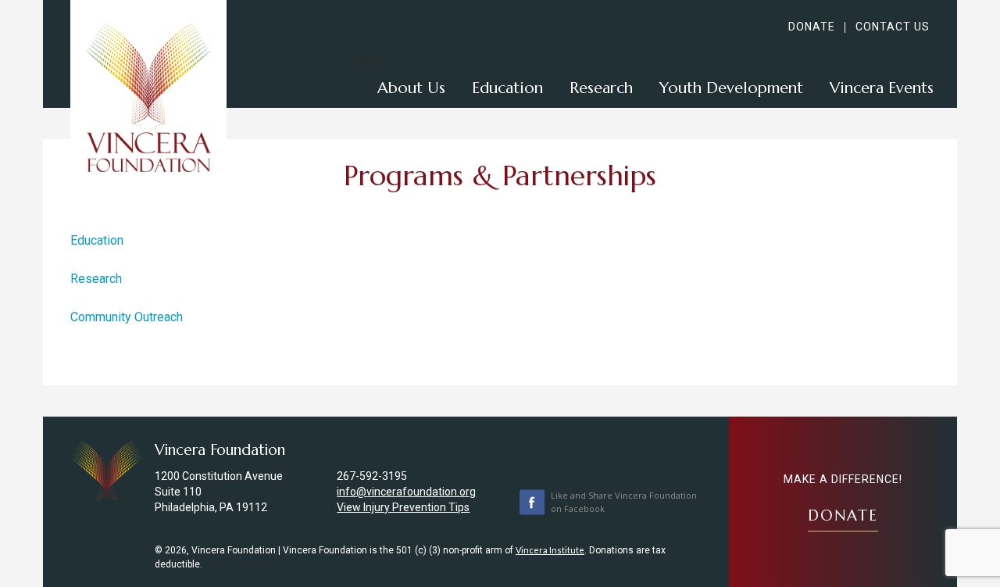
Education (507, 88)
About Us (411, 88)
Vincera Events (882, 88)
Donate (811, 26)
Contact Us (892, 26)
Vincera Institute (550, 550)
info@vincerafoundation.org (406, 491)
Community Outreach (126, 317)
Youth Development (731, 88)
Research (601, 88)
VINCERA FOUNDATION (148, 97)
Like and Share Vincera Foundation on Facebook (624, 501)
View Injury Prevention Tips (403, 507)
